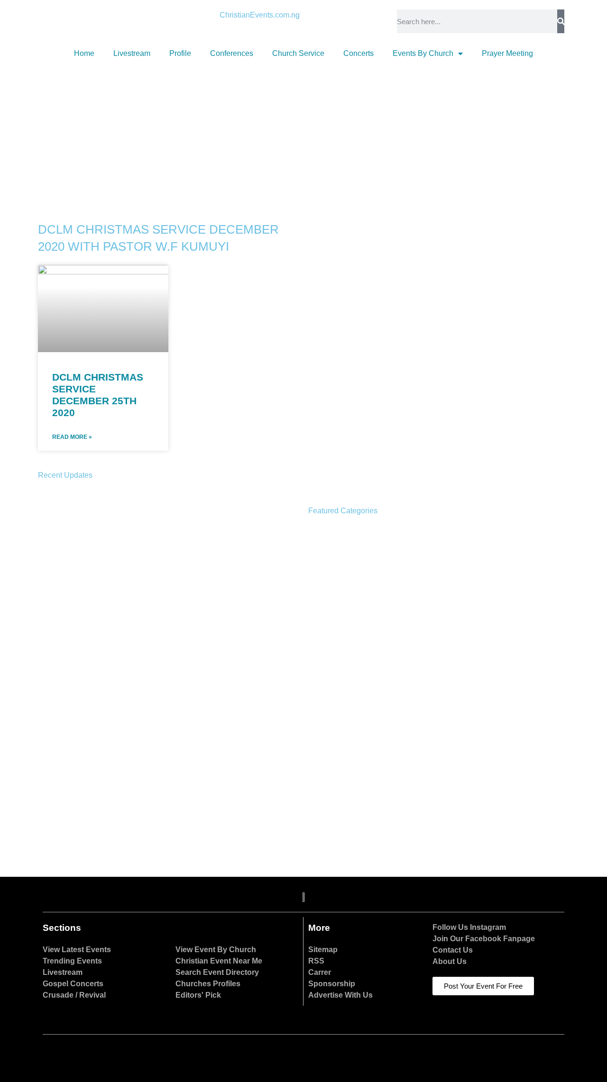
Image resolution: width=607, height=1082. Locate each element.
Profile (180, 53)
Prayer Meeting (507, 53)
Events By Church (423, 53)
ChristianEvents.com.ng (260, 15)
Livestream (131, 53)
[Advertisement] (303, 135)
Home (84, 53)
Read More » (72, 437)
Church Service (298, 53)
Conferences (231, 53)
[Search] (560, 21)
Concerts (358, 53)
